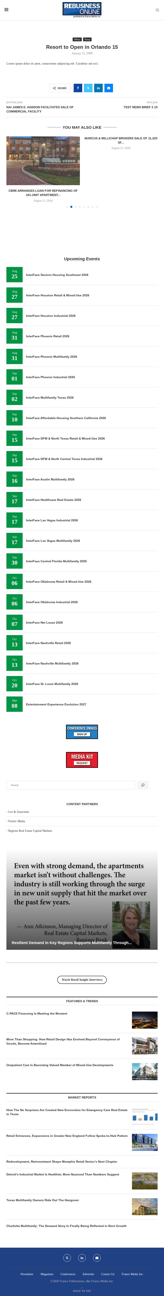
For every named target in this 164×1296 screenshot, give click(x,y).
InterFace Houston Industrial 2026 (51, 263)
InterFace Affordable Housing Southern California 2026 (66, 365)
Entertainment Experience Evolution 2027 (56, 651)
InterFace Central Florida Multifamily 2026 (56, 508)
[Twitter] (67, 1205)
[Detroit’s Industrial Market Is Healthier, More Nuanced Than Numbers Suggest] (145, 1128)
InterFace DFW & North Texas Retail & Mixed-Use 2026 (65, 386)
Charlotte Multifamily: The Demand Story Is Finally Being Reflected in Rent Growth (66, 1173)
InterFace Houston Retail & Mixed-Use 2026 (57, 242)
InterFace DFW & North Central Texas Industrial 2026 (64, 406)
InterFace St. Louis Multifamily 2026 (52, 631)
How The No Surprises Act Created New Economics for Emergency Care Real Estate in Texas (66, 1059)
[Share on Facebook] (78, 88)
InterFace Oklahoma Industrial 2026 (52, 549)
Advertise (88, 1221)
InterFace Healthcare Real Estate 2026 (53, 447)
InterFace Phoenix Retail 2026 (47, 283)
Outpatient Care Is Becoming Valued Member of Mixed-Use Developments (59, 1012)
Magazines (47, 1221)
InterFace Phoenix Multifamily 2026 (51, 304)
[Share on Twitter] (88, 88)
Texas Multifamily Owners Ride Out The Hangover (42, 1147)
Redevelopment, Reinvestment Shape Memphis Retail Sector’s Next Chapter (61, 1109)
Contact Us (107, 1221)
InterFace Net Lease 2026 (44, 570)
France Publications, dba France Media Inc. (87, 1228)
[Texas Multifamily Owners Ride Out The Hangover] (145, 1154)
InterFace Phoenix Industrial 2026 (50, 324)
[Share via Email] (108, 88)
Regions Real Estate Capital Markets (30, 778)
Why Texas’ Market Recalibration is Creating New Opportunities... (71, 890)
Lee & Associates (18, 759)
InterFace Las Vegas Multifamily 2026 (53, 488)
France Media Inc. (133, 1221)
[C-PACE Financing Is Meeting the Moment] (145, 967)
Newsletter (26, 1221)
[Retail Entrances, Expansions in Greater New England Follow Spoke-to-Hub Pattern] (145, 1089)
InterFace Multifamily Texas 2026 (50, 345)
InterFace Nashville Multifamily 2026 (52, 611)
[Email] (97, 1205)
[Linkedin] (82, 1205)
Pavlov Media (16, 768)
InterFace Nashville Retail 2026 (48, 590)
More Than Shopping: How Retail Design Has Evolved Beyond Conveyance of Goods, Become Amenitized (63, 989)
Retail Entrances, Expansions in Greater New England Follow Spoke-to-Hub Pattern (67, 1083)
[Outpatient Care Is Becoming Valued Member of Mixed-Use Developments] (145, 1019)
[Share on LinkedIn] (98, 88)
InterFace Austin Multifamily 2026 (50, 426)
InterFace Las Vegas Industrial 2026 (52, 467)
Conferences (67, 1221)
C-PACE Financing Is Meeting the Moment (36, 961)
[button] (12, 145)
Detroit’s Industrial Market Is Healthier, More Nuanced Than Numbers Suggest (63, 1121)
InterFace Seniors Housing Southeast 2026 (57, 222)
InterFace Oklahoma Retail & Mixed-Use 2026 (58, 529)
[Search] (157, 10)
